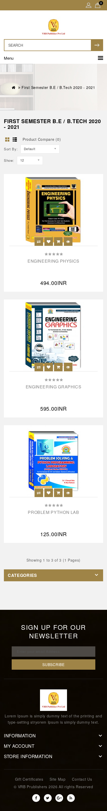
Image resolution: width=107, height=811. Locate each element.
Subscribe (53, 664)
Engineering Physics (53, 261)
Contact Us (82, 779)
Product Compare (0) (42, 139)
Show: (9, 160)
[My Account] (88, 5)
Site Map (58, 779)
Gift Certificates (29, 779)
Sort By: (11, 148)
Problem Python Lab (53, 512)
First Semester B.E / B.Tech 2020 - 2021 (58, 87)
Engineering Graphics (54, 387)
